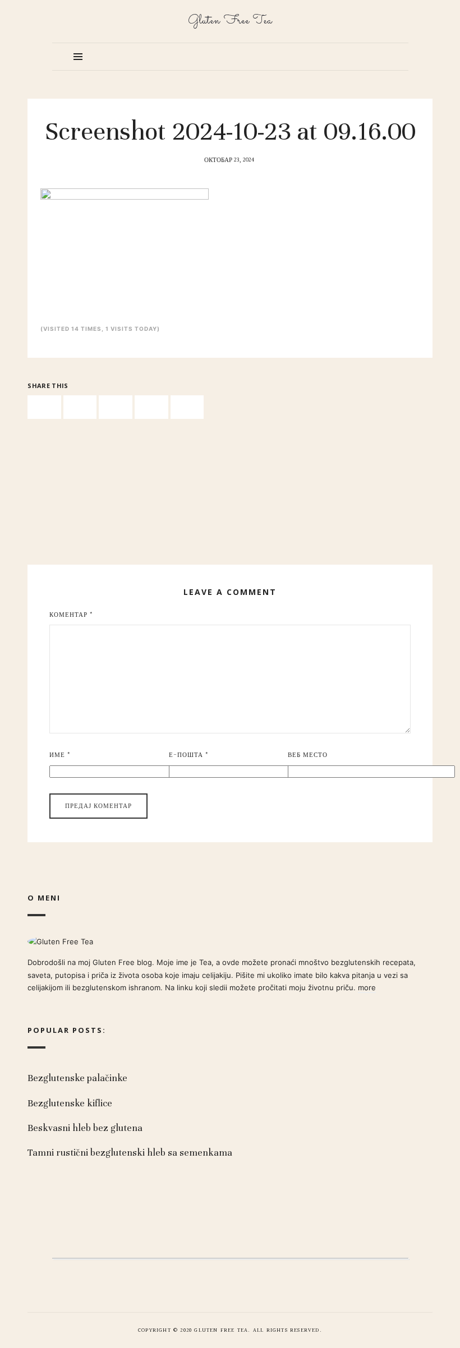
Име (60, 755)
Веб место (308, 755)
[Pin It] (115, 407)
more (367, 987)
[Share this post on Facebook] (44, 407)
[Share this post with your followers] (80, 407)
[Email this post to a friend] (187, 407)
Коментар (71, 615)
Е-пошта (189, 755)
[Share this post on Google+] (151, 407)
